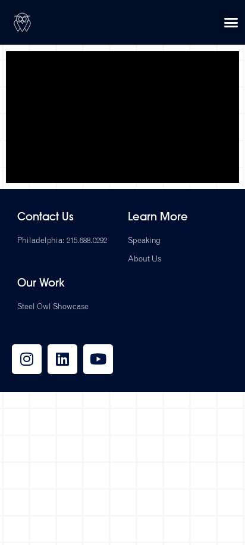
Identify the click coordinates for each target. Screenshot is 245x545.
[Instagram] (27, 359)
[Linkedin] (62, 359)
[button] (231, 22)
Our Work (41, 284)
